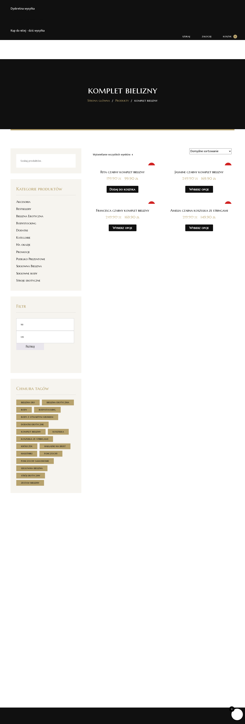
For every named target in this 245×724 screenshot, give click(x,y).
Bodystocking (26, 223)
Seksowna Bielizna (29, 266)
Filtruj (30, 346)
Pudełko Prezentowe (30, 259)
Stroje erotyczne (28, 280)
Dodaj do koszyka (122, 189)
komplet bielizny (31, 431)
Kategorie (23, 237)
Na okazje (23, 245)
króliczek (27, 446)
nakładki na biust (55, 446)
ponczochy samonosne (35, 461)
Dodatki (22, 230)
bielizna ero (28, 402)
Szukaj (69, 161)
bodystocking (47, 409)
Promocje (23, 252)
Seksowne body (26, 273)
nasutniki (26, 453)
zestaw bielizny (30, 482)
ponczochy (51, 453)
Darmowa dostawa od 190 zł (29, 19)
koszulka (58, 431)
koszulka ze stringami (34, 439)
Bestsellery (23, 209)
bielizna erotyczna (58, 402)
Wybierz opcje (199, 189)
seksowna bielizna (32, 468)
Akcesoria (23, 202)
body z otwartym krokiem (37, 417)
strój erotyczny (30, 475)
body (24, 409)
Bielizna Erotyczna (29, 216)
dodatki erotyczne (32, 424)
